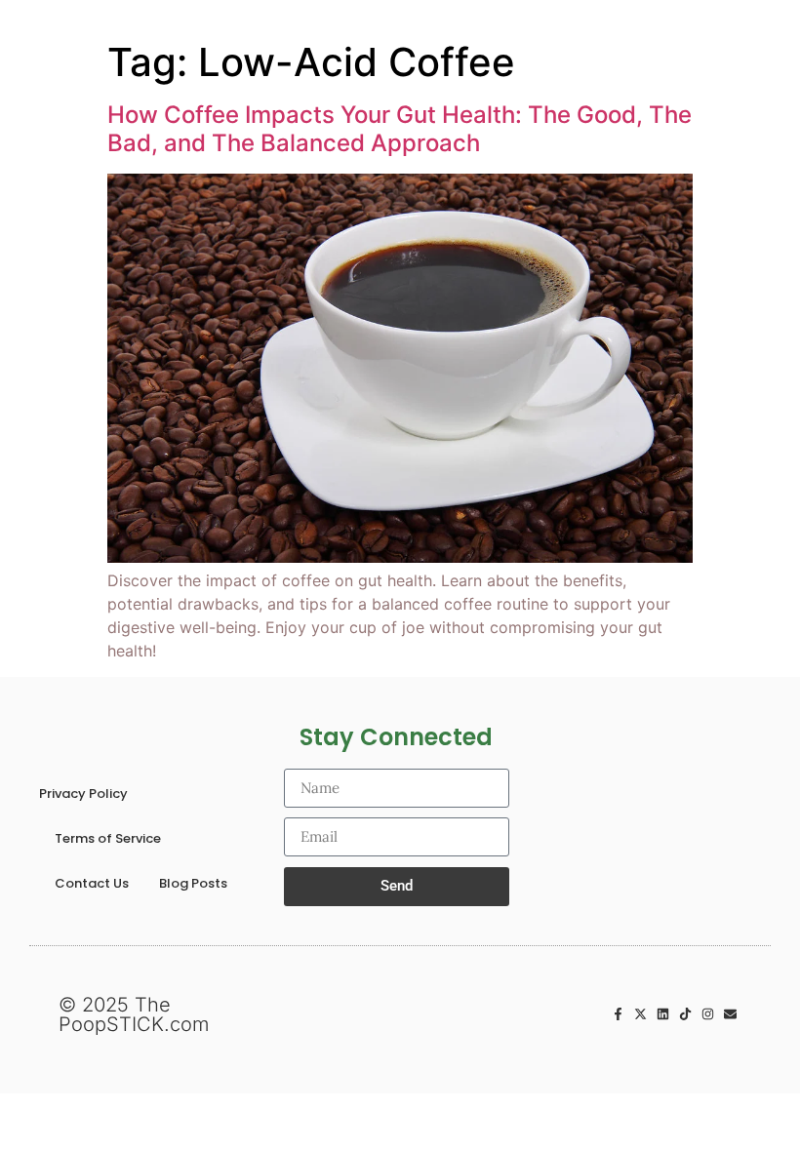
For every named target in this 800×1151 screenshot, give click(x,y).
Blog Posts (193, 883)
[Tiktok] (685, 1014)
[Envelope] (730, 1014)
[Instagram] (707, 1014)
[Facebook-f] (618, 1014)
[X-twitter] (640, 1014)
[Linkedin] (663, 1014)
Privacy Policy (83, 793)
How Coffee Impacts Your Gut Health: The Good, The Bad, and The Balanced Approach (399, 128)
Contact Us (92, 883)
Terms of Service (108, 838)
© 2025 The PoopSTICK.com (134, 1014)
